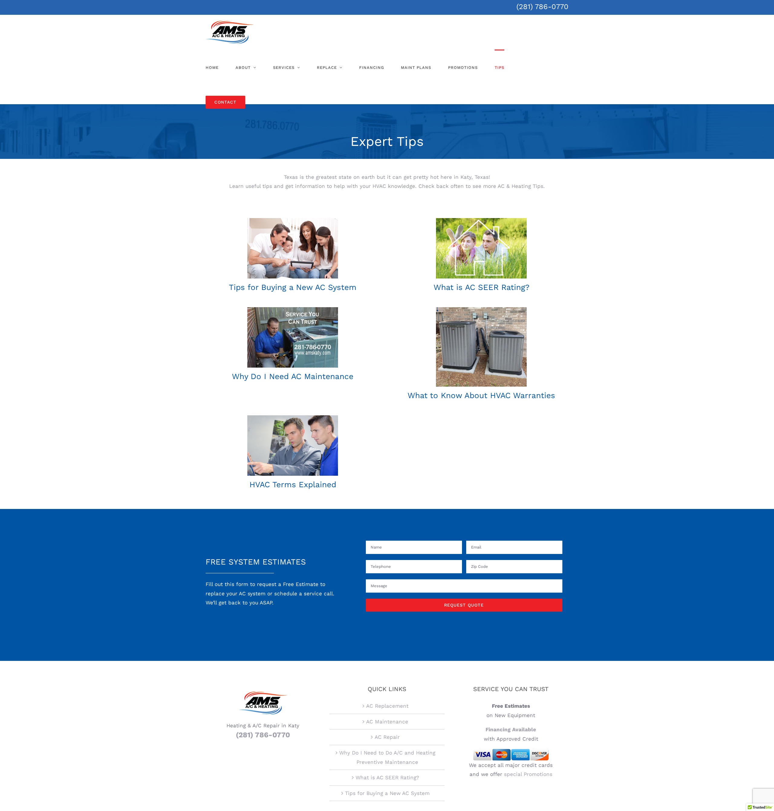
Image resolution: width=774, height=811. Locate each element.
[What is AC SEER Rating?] (481, 220)
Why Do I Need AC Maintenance (292, 376)
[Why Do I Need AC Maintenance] (292, 310)
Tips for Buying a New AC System (292, 287)
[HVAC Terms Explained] (292, 418)
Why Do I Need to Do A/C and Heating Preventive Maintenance (387, 757)
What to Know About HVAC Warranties (481, 395)
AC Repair (387, 737)
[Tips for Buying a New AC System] (292, 220)
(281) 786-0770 (542, 6)
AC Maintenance (387, 722)
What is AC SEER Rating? (481, 287)
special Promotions (528, 774)
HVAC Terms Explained (292, 484)
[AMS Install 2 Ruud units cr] (481, 310)
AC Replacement (387, 706)
